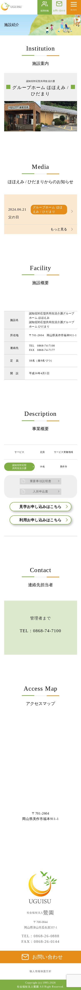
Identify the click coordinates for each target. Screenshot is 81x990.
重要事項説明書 (40, 481)
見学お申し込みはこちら (40, 507)
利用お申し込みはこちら (40, 520)
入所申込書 (40, 491)
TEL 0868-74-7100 (42, 345)
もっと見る (58, 229)
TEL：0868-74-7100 (40, 630)
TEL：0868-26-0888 (40, 936)
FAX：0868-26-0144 (40, 941)
